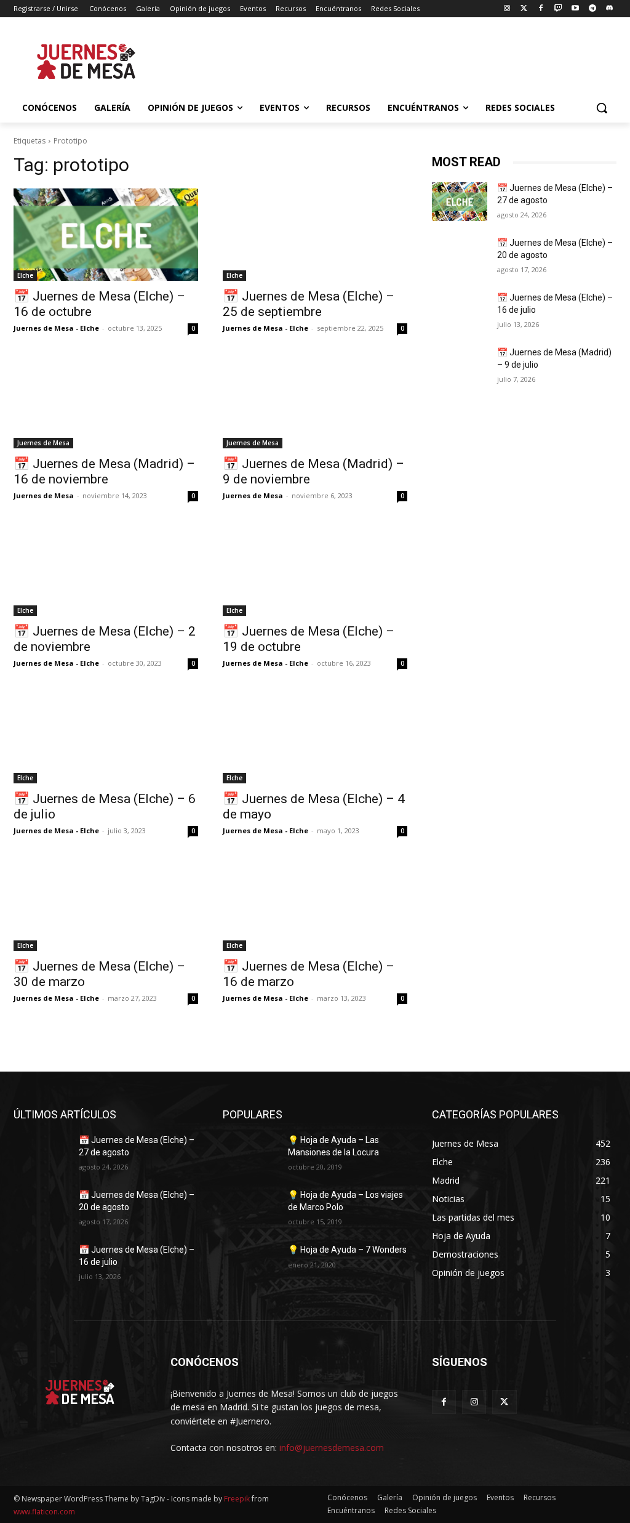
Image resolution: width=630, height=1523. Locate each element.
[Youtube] (575, 9)
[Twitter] (524, 9)
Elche (25, 275)
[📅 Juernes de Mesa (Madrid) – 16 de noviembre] (106, 402)
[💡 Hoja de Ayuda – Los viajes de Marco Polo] (250, 1208)
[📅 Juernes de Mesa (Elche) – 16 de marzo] (315, 904)
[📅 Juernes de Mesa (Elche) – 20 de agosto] (459, 256)
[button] (601, 108)
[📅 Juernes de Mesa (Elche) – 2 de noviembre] (106, 569)
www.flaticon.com (44, 1511)
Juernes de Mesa (43, 442)
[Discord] (609, 9)
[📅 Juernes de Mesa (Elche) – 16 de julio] (459, 311)
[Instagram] (507, 9)
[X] (504, 1402)
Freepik (237, 1498)
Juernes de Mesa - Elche (56, 328)
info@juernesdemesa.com (331, 1447)
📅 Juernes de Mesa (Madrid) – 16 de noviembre (104, 471)
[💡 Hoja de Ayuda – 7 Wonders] (250, 1263)
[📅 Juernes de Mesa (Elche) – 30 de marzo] (106, 904)
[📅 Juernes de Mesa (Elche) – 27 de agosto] (459, 201)
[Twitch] (558, 9)
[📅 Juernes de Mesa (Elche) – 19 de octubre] (315, 569)
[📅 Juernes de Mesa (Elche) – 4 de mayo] (315, 737)
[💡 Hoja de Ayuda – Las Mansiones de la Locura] (250, 1153)
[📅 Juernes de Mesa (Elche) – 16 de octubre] (106, 234)
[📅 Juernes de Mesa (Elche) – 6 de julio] (106, 737)
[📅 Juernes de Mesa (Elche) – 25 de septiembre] (315, 234)
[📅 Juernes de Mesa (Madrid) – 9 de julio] (459, 366)
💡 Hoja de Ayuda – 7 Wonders (347, 1249)
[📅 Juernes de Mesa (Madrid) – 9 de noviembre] (315, 402)
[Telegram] (592, 9)
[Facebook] (541, 9)
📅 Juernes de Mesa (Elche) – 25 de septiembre (308, 304)
